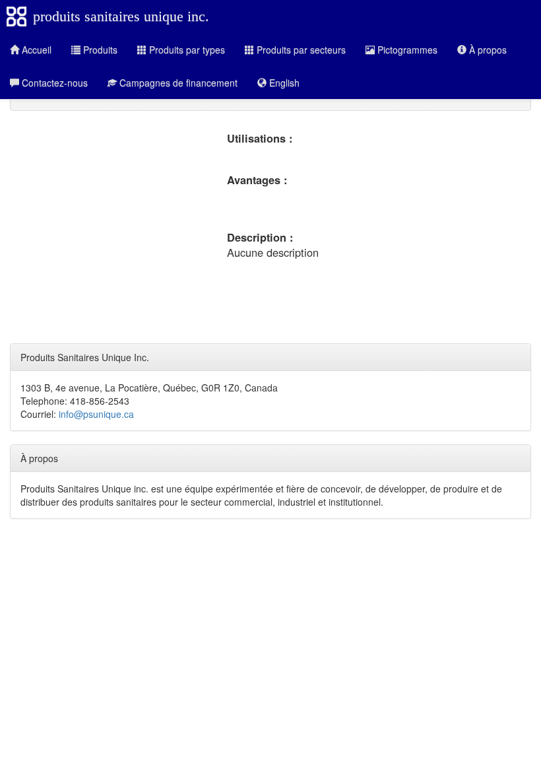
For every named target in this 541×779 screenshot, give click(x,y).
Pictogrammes (406, 49)
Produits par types (185, 49)
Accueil (35, 49)
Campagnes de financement (177, 82)
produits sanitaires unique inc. (121, 16)
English (283, 82)
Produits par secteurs (300, 49)
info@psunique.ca (96, 414)
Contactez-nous (53, 82)
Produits (98, 49)
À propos (486, 49)
